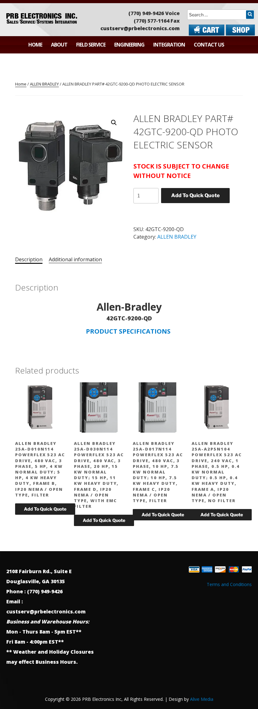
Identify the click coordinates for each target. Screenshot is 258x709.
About (59, 44)
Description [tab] (28, 259)
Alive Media (201, 699)
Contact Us (209, 44)
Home (35, 44)
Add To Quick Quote (195, 195)
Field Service (90, 44)
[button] (114, 122)
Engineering (129, 44)
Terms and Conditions (229, 584)
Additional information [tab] (75, 259)
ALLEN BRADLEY (44, 84)
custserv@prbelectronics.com (140, 28)
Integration (169, 44)
